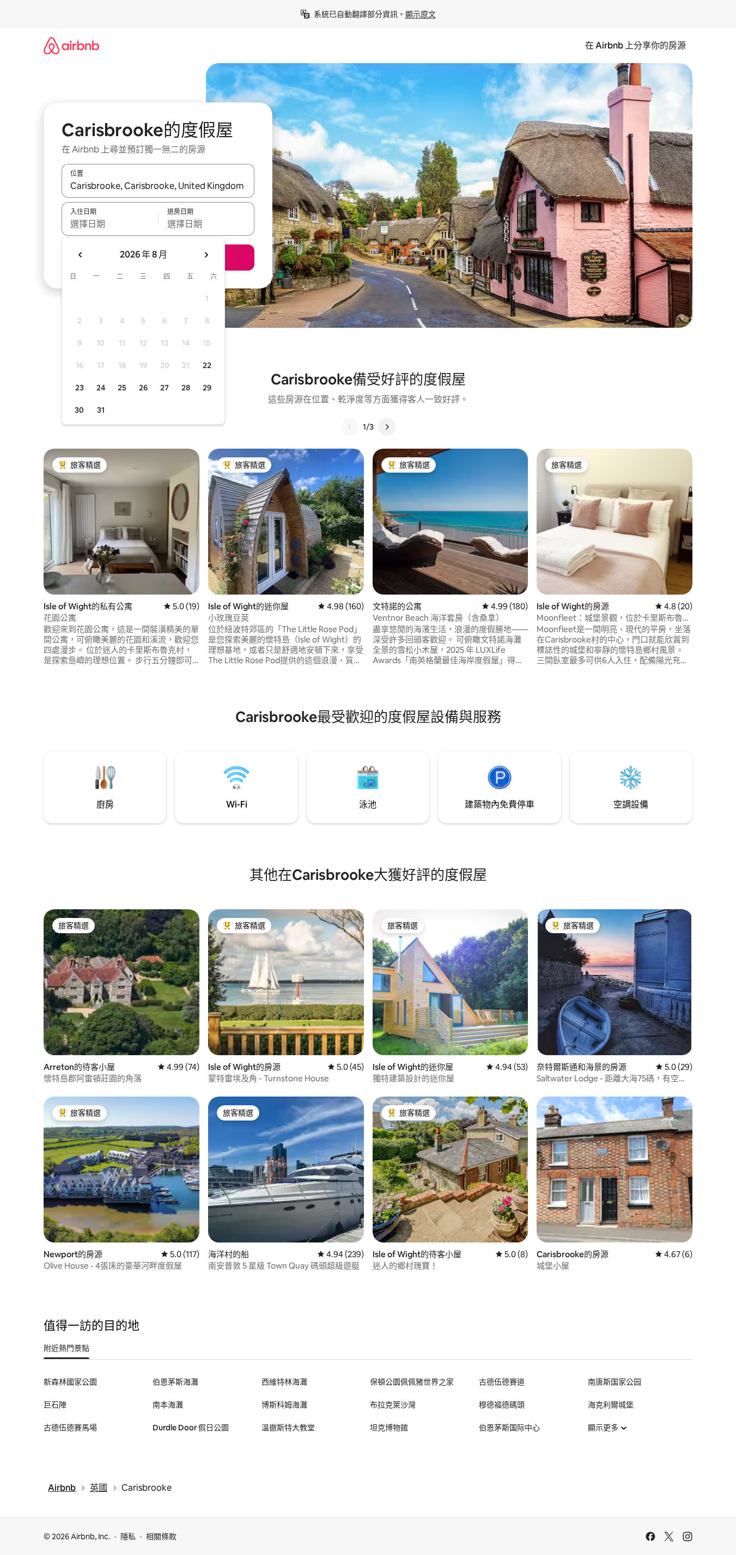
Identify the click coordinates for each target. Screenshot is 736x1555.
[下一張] (387, 427)
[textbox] (109, 223)
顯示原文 (420, 14)
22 (207, 365)
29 (207, 388)
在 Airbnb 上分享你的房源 (635, 45)
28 (185, 388)
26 (143, 388)
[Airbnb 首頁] (71, 45)
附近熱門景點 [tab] (66, 1348)
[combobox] (158, 185)
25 (122, 388)
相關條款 (161, 1536)
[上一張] (349, 427)
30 (79, 410)
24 (100, 388)
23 (79, 388)
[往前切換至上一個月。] (80, 255)
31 (101, 410)
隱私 (128, 1536)
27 (164, 388)
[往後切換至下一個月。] (206, 255)
